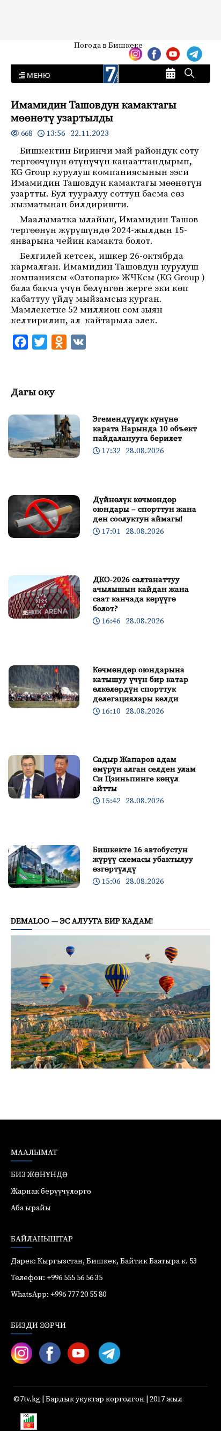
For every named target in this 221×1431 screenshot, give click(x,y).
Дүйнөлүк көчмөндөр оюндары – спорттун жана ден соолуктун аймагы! (144, 509)
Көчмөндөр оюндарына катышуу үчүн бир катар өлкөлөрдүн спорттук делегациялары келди (140, 684)
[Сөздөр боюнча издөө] (189, 74)
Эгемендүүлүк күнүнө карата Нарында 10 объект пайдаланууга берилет (145, 429)
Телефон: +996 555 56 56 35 (56, 1278)
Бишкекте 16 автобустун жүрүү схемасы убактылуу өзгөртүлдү (143, 859)
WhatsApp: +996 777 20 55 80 (58, 1294)
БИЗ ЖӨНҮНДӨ (39, 1175)
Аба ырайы (25, 49)
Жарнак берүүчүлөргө (51, 1191)
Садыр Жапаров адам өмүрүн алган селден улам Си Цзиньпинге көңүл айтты (144, 774)
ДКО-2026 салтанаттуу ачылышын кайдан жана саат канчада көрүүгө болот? (141, 594)
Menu (37, 75)
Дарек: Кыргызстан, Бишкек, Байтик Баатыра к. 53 (104, 1261)
